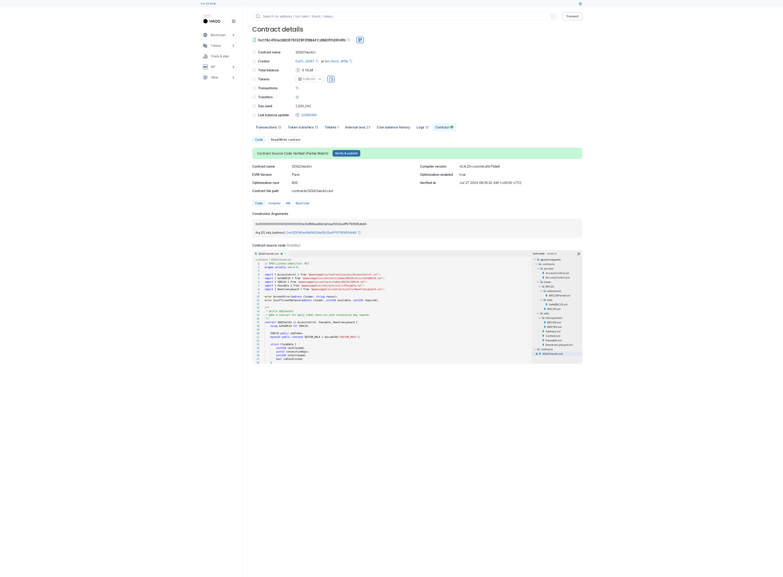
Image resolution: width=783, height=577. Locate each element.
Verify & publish (346, 153)
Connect (572, 16)
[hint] (254, 52)
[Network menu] (233, 21)
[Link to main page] (215, 21)
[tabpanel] (417, 250)
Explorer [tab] (539, 253)
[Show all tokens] (331, 79)
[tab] (268, 127)
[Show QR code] (360, 40)
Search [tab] (552, 253)
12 (297, 97)
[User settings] (580, 4)
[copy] (349, 40)
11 (296, 88)
